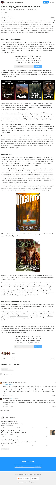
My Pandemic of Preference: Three (11, 431)
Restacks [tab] (11, 369)
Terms (30, 474)
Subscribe (46, 2)
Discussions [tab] (12, 417)
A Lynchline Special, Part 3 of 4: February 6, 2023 (13, 432)
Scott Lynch (4, 12)
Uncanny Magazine (44, 161)
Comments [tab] (4, 369)
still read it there (47, 307)
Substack (21, 482)
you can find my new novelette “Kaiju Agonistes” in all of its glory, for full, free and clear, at (27, 160)
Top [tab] (3, 417)
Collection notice (37, 474)
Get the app (35, 478)
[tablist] (7, 369)
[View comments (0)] (18, 436)
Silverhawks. (41, 33)
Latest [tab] (6, 417)
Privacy (26, 474)
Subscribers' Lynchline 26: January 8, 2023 (11, 423)
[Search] (53, 417)
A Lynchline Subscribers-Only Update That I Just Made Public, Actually (18, 442)
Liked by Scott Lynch (9, 384)
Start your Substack (24, 478)
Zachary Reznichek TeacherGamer (11, 382)
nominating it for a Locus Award (19, 316)
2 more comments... (4, 410)
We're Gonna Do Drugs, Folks (10, 440)
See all (4, 449)
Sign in (52, 2)
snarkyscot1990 (7, 398)
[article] (28, 424)
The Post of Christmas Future (10, 421)
